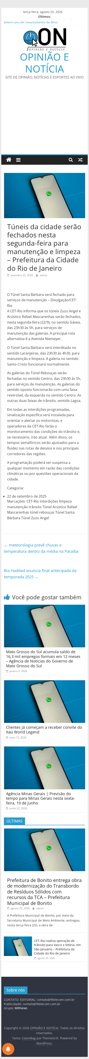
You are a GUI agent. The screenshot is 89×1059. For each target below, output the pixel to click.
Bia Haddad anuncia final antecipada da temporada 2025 (40, 573)
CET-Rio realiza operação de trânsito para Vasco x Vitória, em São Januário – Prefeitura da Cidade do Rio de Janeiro (57, 947)
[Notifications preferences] (8, 1049)
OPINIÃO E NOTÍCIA (44, 62)
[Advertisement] (44, 119)
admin (43, 275)
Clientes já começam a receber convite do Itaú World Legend (44, 730)
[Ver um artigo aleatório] (80, 159)
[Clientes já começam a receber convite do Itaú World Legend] (44, 682)
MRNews (21, 1008)
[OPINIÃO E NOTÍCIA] (9, 159)
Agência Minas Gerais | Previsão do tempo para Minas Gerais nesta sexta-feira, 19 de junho (40, 798)
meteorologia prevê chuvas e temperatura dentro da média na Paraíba (41, 548)
